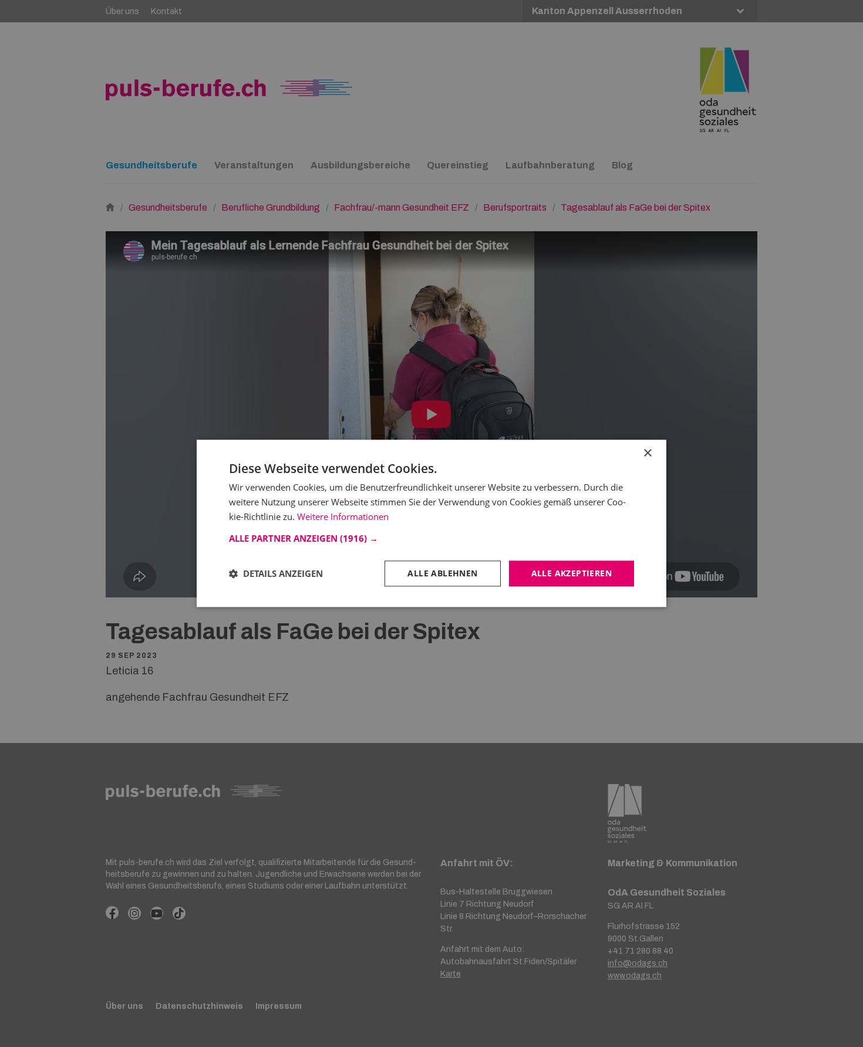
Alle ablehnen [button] (442, 573)
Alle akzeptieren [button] (571, 573)
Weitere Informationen (343, 516)
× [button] (647, 453)
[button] (431, 538)
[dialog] (431, 523)
